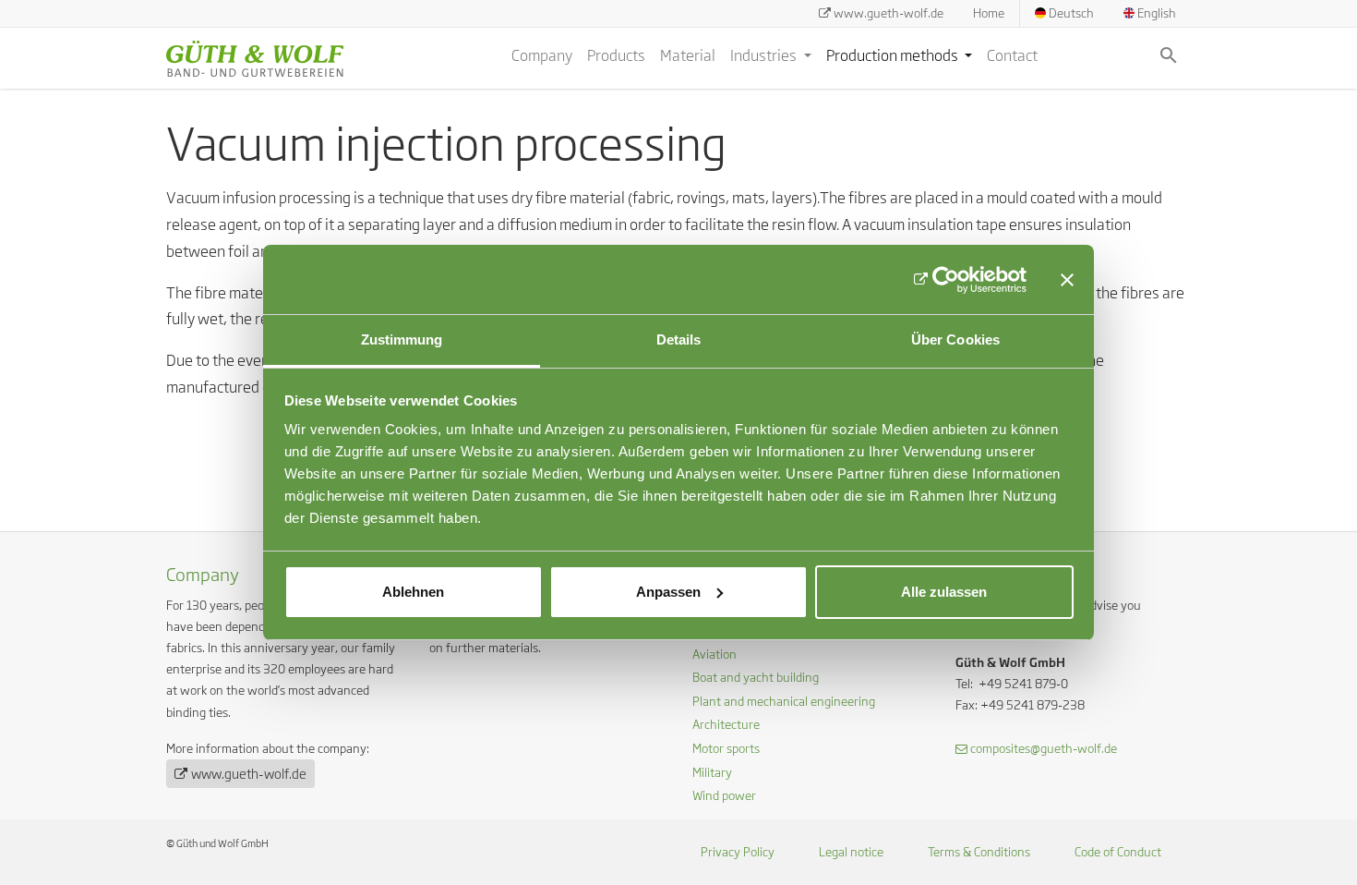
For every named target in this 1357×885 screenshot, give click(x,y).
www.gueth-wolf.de (888, 13)
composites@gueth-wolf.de (1043, 748)
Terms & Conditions (979, 851)
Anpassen (668, 592)
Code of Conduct (1118, 851)
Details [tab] (679, 339)
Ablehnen (413, 592)
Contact (1012, 55)
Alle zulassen (944, 592)
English (1155, 13)
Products (616, 55)
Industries (764, 55)
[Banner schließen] (1067, 279)
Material (687, 55)
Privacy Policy (738, 851)
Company (541, 55)
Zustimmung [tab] (402, 339)
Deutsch (1070, 13)
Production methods (893, 55)
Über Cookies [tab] (955, 339)
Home (988, 13)
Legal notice (851, 851)
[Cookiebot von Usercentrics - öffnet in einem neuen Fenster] (946, 280)
